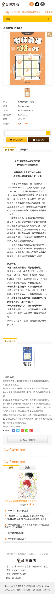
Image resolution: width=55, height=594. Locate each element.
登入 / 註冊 (37, 4)
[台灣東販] (10, 4)
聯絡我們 (22, 554)
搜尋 (42, 4)
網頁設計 (37, 590)
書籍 (8, 19)
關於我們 (11, 554)
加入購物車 (18, 139)
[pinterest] (31, 430)
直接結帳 (40, 139)
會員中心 (33, 554)
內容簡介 (9, 149)
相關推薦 (11, 341)
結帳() (31, 4)
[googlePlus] (22, 430)
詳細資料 (24, 149)
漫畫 (27, 467)
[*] (27, 58)
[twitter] (18, 430)
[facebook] (13, 430)
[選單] (50, 4)
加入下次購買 (29, 440)
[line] (26, 430)
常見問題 (44, 554)
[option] (27, 58)
